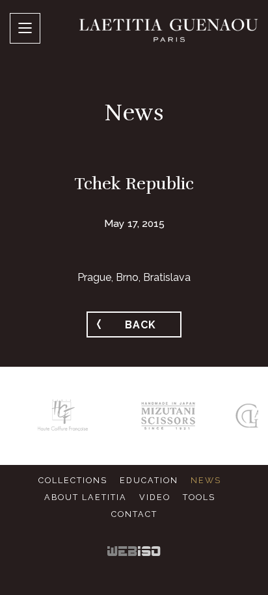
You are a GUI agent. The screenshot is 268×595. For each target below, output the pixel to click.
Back (140, 325)
